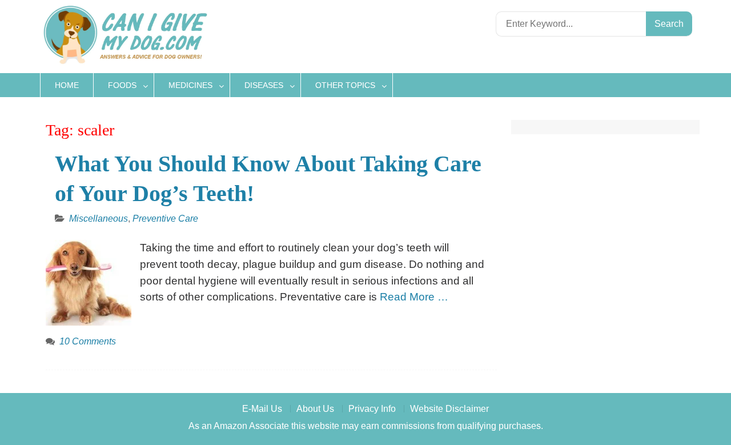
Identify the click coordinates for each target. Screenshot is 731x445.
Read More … (414, 297)
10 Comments (87, 341)
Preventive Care (165, 218)
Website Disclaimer (449, 408)
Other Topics (345, 85)
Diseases (263, 85)
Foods (122, 85)
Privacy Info (372, 408)
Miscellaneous (98, 218)
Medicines (190, 85)
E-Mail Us (262, 408)
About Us (315, 408)
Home (67, 85)
